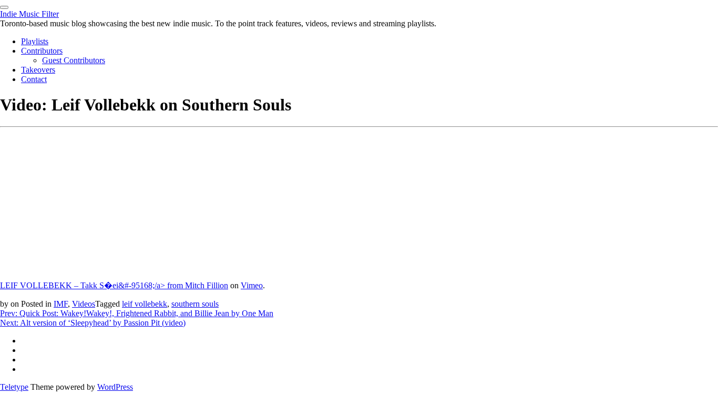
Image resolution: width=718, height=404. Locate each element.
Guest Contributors (73, 60)
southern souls (195, 303)
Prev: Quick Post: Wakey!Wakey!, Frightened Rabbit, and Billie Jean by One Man (136, 313)
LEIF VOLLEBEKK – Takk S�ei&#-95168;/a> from (92, 285)
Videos (83, 303)
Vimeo (252, 285)
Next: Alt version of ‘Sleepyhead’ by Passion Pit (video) (93, 322)
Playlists (34, 41)
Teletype (14, 386)
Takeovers (38, 69)
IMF (61, 303)
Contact (34, 79)
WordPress (115, 386)
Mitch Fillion (206, 285)
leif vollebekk (144, 303)
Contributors (42, 50)
